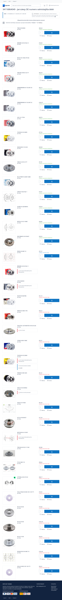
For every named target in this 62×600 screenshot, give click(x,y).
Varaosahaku (53, 590)
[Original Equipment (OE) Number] (55, 16)
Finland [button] (34, 22)
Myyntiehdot (53, 586)
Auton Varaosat (54, 589)
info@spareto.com (42, 586)
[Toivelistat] (47, 5)
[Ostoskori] (44, 5)
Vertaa (50, 35)
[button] (5, 1)
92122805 (20, 368)
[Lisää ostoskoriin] (51, 32)
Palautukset (53, 587)
